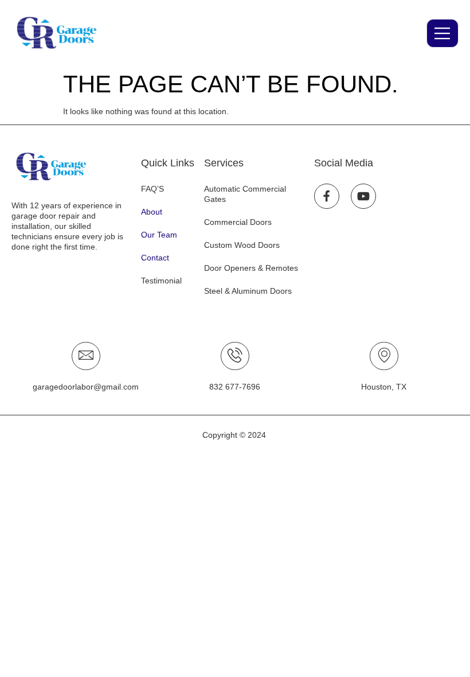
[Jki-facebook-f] (326, 196)
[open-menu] (442, 33)
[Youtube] (363, 196)
